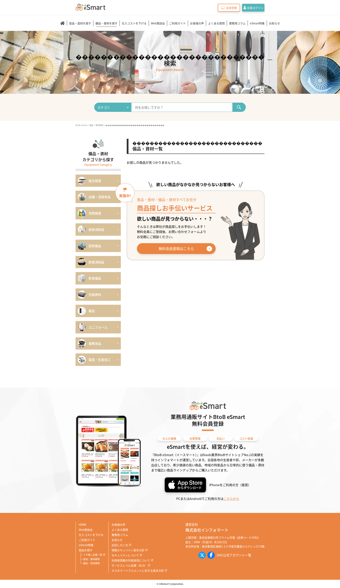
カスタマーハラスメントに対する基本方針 (138, 570)
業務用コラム (237, 23)
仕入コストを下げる (134, 23)
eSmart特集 (257, 23)
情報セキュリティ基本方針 (128, 550)
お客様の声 (197, 23)
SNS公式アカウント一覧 (234, 555)
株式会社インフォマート (206, 530)
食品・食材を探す (80, 23)
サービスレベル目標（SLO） (129, 565)
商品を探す (85, 550)
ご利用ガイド (177, 23)
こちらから (231, 498)
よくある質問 (216, 23)
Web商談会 (158, 23)
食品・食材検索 (91, 559)
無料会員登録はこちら (176, 248)
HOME (82, 524)
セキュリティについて (125, 555)
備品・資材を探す (106, 23)
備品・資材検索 (91, 563)
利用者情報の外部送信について (131, 560)
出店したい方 (120, 545)
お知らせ (274, 23)
